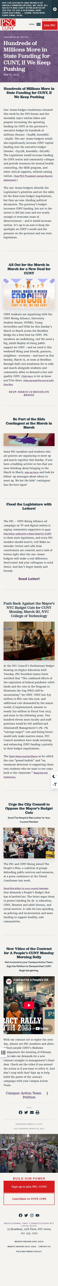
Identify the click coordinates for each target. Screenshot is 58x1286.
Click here (27, 376)
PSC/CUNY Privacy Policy (29, 1251)
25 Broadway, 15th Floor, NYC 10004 (29, 1229)
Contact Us (44, 1246)
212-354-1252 (29, 1233)
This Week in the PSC (16, 37)
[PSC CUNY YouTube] (37, 1215)
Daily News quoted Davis (23, 756)
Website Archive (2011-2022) (21, 1246)
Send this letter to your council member (26, 888)
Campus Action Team (23, 1093)
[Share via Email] (32, 1112)
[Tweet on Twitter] (26, 1112)
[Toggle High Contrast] (54, 776)
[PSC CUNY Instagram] (32, 1215)
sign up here (32, 472)
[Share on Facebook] (20, 1112)
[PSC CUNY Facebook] (20, 1215)
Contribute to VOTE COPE (29, 1199)
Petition (29, 1097)
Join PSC (49, 25)
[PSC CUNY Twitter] (26, 1215)
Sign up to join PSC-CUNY (29, 1186)
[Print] (37, 1112)
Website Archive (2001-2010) (29, 1241)
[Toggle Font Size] (54, 784)
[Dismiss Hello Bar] (55, 9)
